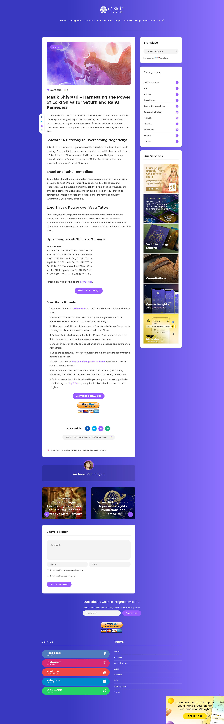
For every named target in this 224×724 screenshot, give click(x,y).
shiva (96, 450)
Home (63, 20)
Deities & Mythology (153, 112)
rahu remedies (70, 450)
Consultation (150, 100)
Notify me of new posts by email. (63, 576)
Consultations (105, 20)
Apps (118, 20)
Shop (138, 20)
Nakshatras (149, 129)
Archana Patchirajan (88, 474)
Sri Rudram (80, 308)
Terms (117, 692)
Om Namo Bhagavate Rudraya (88, 361)
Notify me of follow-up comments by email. (67, 570)
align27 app (86, 281)
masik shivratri (56, 450)
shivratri (103, 450)
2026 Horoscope (151, 82)
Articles (56, 47)
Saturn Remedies (85, 450)
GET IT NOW (195, 716)
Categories (75, 20)
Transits (147, 141)
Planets (147, 135)
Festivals (148, 118)
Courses (90, 20)
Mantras (147, 123)
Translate (163, 58)
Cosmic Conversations (154, 106)
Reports (128, 20)
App (145, 88)
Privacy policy (121, 686)
